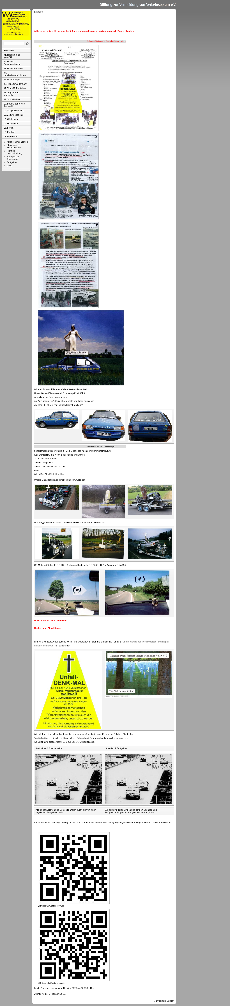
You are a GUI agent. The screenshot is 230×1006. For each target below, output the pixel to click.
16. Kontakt (9, 132)
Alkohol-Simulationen (17, 142)
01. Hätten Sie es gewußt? (12, 56)
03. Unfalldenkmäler (13, 68)
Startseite (9, 50)
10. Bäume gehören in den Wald (14, 105)
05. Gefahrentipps (12, 79)
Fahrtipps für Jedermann (13, 157)
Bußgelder (12, 162)
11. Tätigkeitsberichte (14, 110)
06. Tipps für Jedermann (15, 84)
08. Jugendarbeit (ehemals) (12, 93)
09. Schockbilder (12, 99)
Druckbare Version (165, 1001)
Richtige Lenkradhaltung (14, 152)
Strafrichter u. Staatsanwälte (14, 146)
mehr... (61, 812)
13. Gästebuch (11, 119)
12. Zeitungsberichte (14, 115)
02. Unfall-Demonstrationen (12, 62)
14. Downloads (11, 123)
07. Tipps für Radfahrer (15, 88)
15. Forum (8, 128)
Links (9, 165)
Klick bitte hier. (56, 474)
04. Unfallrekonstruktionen (15, 74)
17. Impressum (11, 136)
